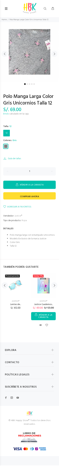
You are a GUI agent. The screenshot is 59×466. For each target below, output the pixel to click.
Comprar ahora (29, 196)
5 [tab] (34, 84)
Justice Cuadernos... (43, 304)
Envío (6, 114)
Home (4, 19)
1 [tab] (25, 84)
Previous (5, 54)
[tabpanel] (29, 52)
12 (7, 133)
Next (54, 54)
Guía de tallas (14, 159)
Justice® (18, 216)
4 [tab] (32, 84)
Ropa (24, 220)
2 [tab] (27, 84)
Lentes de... (15, 304)
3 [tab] (29, 84)
